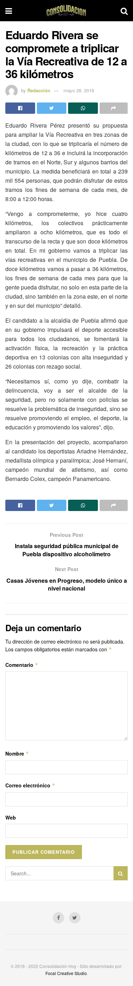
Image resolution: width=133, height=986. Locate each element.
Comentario (21, 664)
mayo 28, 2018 (78, 90)
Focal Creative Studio (66, 973)
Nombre (17, 753)
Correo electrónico (30, 785)
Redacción (38, 90)
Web (10, 817)
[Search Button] (120, 873)
